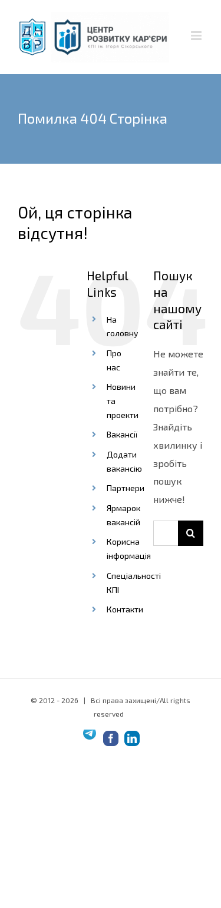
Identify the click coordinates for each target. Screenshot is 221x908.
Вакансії (122, 434)
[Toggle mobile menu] (197, 35)
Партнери (125, 488)
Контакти (125, 609)
